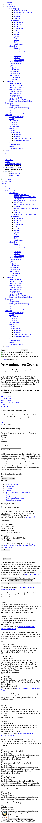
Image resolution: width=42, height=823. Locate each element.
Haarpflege (13, 46)
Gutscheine (13, 111)
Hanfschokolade (15, 95)
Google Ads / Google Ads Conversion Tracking (17, 763)
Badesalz (17, 36)
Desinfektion (13, 121)
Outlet (11, 146)
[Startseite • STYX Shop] (6, 179)
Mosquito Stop (14, 126)
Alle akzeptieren (9, 578)
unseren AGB (30, 517)
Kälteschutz (13, 123)
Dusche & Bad (19, 28)
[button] (9, 172)
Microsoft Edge (6, 400)
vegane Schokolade (16, 83)
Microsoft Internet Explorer (10, 402)
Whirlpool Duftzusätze (21, 140)
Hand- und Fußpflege (16, 62)
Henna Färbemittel (20, 52)
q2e (32, 544)
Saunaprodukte (14, 132)
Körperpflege (14, 20)
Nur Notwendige (20, 580)
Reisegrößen (13, 79)
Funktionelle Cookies (10, 627)
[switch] (5, 820)
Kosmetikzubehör (15, 144)
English (19, 175)
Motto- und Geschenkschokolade (20, 101)
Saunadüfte (17, 134)
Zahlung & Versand (12, 484)
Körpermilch (18, 24)
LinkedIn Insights (7, 807)
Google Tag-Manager (8, 777)
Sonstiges (8, 115)
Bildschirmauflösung (8, 644)
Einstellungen (21, 583)
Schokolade (9, 81)
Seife (15, 42)
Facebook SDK (6, 656)
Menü (4, 183)
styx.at (7, 150)
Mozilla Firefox (6, 396)
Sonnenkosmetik (15, 64)
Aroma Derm (18, 14)
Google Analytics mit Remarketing (12, 751)
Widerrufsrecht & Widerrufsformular (18, 492)
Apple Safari (5, 406)
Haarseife (17, 58)
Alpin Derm (18, 16)
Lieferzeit (8, 494)
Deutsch (20, 173)
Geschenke (9, 103)
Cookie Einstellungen (13, 500)
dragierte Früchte (15, 89)
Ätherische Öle (14, 73)
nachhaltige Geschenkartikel (19, 109)
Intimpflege (18, 34)
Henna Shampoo (19, 50)
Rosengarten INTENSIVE (23, 12)
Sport (11, 66)
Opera (3, 404)
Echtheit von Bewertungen (14, 498)
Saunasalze (17, 136)
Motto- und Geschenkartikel (19, 107)
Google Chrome (6, 398)
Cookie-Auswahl (6, 617)
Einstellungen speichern (17, 819)
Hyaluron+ (17, 18)
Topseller (8, 5)
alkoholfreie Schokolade (17, 99)
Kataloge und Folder (16, 117)
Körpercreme (18, 22)
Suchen (24, 350)
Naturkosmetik (10, 7)
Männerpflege (14, 71)
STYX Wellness (15, 77)
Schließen (7, 558)
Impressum (9, 488)
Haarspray (17, 56)
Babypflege (13, 68)
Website (3, 603)
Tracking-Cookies (9, 688)
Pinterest (4, 721)
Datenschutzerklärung (31, 574)
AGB (7, 496)
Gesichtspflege (14, 9)
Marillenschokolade (16, 91)
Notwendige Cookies (10, 587)
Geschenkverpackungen (17, 113)
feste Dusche (18, 44)
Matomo (4, 706)
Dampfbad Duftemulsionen (23, 138)
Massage (17, 40)
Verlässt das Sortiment (16, 148)
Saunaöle (12, 130)
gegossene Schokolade (17, 87)
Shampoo (17, 48)
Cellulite (16, 32)
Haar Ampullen (19, 60)
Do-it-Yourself (14, 75)
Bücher (11, 119)
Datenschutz (9, 486)
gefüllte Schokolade (16, 85)
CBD (11, 142)
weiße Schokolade (15, 97)
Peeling (16, 30)
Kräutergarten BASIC (21, 10)
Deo (15, 38)
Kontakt (8, 490)
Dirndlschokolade (15, 93)
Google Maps (5, 676)
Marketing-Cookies (10, 734)
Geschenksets (14, 105)
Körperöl (17, 26)
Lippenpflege (14, 69)
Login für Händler (11, 154)
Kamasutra (13, 125)
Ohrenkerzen (13, 128)
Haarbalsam (18, 54)
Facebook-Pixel (6, 793)
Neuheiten (8, 3)
